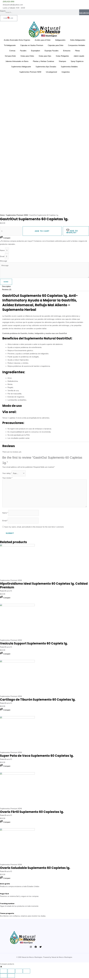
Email (2, 256)
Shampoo (62, 61)
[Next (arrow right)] (11, 975)
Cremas (12, 51)
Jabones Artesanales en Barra (16, 61)
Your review (7, 478)
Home (2, 215)
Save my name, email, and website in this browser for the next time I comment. (34, 527)
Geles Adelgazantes (77, 40)
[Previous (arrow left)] (3, 975)
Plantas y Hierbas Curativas (43, 61)
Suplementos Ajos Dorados (46, 67)
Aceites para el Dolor (43, 40)
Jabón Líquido (79, 56)
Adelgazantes (60, 40)
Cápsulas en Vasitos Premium (31, 45)
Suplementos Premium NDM (30, 72)
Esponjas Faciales (52, 51)
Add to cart (42, 231)
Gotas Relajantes (62, 56)
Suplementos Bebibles (69, 67)
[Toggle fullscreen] (18, 971)
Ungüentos (66, 72)
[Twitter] (41, 947)
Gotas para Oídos (27, 56)
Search (2, 11)
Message (3, 261)
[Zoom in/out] (26, 971)
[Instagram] (31, 947)
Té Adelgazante (10, 45)
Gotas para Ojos (45, 56)
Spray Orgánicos (77, 61)
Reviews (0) (6, 289)
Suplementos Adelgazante (21, 67)
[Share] (11, 971)
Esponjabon (35, 51)
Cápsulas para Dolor (55, 45)
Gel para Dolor (10, 56)
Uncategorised (51, 72)
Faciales (23, 51)
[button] (5, 598)
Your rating (7, 473)
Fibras (77, 51)
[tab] (44, 286)
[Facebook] (36, 947)
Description (6, 286)
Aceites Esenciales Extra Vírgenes (17, 40)
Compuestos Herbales (76, 45)
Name (2, 250)
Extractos (66, 51)
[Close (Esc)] (3, 971)
